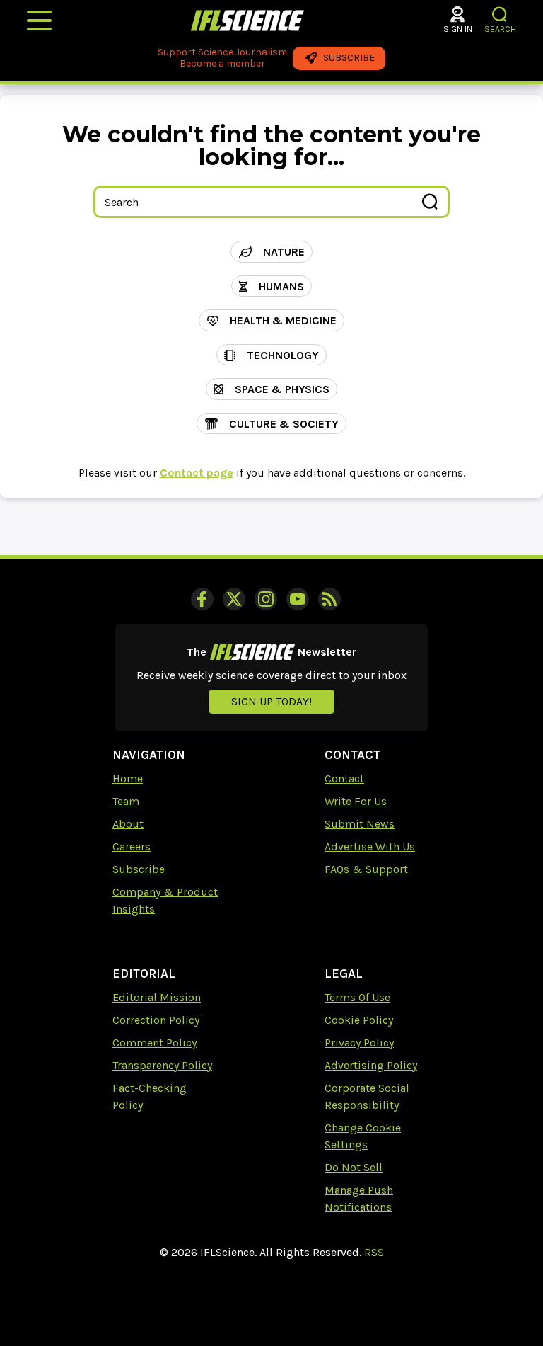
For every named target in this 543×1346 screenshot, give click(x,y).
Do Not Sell (354, 1167)
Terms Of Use (357, 997)
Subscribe (138, 869)
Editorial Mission (156, 997)
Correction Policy (155, 1020)
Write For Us (356, 801)
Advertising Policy (371, 1065)
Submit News (360, 824)
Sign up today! (271, 701)
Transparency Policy (162, 1065)
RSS (374, 1252)
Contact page (196, 472)
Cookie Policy (359, 1020)
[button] (500, 14)
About (128, 824)
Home (127, 778)
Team (125, 801)
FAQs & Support (366, 869)
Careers (131, 846)
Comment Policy (154, 1042)
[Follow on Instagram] (266, 599)
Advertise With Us (370, 846)
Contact (344, 778)
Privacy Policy (359, 1042)
